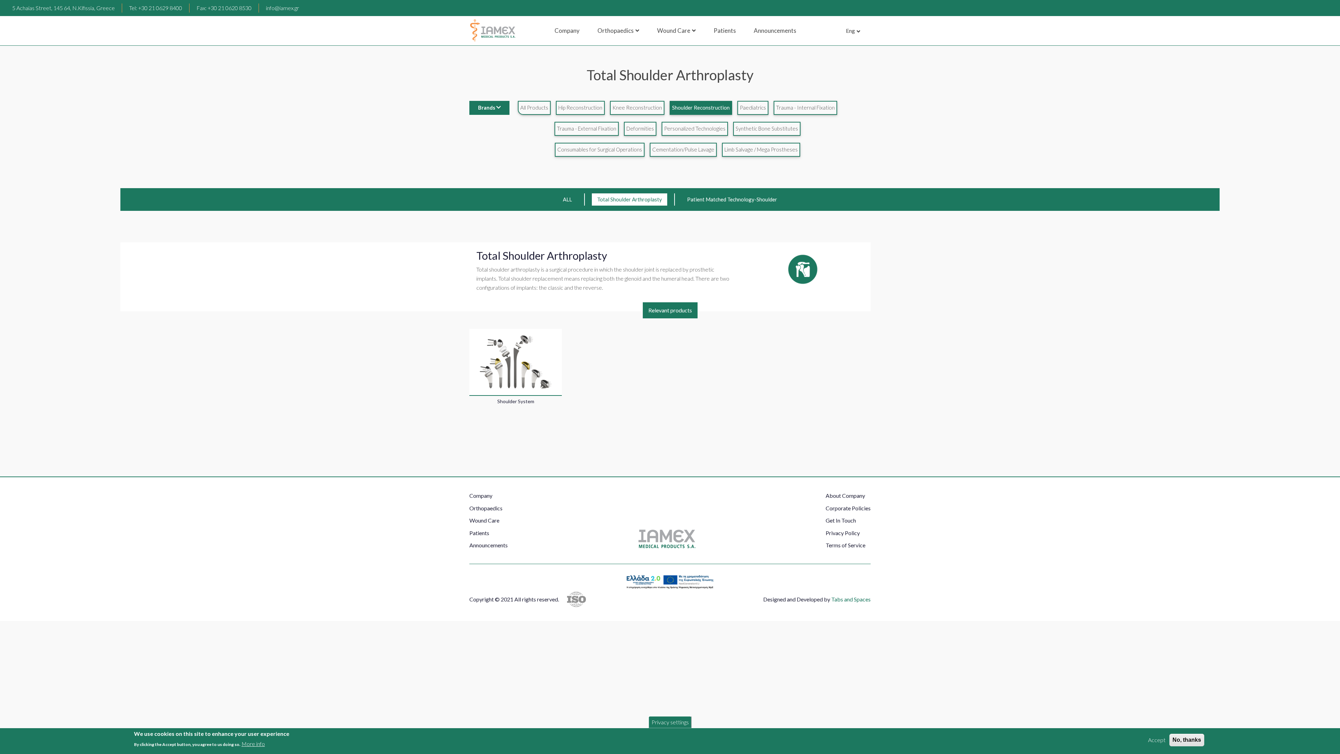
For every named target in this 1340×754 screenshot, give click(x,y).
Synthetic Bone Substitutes (767, 128)
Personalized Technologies (694, 128)
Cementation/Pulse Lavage (683, 149)
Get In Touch (841, 520)
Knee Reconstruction (637, 107)
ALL (567, 199)
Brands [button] (486, 107)
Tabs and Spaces (851, 599)
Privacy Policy (843, 533)
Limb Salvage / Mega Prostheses (761, 149)
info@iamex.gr (282, 8)
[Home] (492, 31)
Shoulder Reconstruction (701, 107)
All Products (534, 107)
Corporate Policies (848, 508)
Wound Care (673, 30)
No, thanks (1186, 740)
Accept (1157, 740)
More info (253, 743)
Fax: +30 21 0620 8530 (224, 8)
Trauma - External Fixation (586, 128)
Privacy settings (670, 722)
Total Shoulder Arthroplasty (629, 199)
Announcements (775, 30)
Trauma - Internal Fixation (805, 107)
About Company (845, 495)
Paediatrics (753, 107)
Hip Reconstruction (580, 107)
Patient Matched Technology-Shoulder (732, 199)
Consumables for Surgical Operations (599, 149)
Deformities (640, 128)
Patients (725, 30)
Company (567, 30)
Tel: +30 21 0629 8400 (155, 8)
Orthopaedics (615, 30)
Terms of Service (845, 545)
